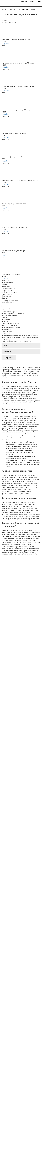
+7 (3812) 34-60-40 (28, 5)
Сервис (31, 1)
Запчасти (23, 1)
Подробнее (5, 43)
